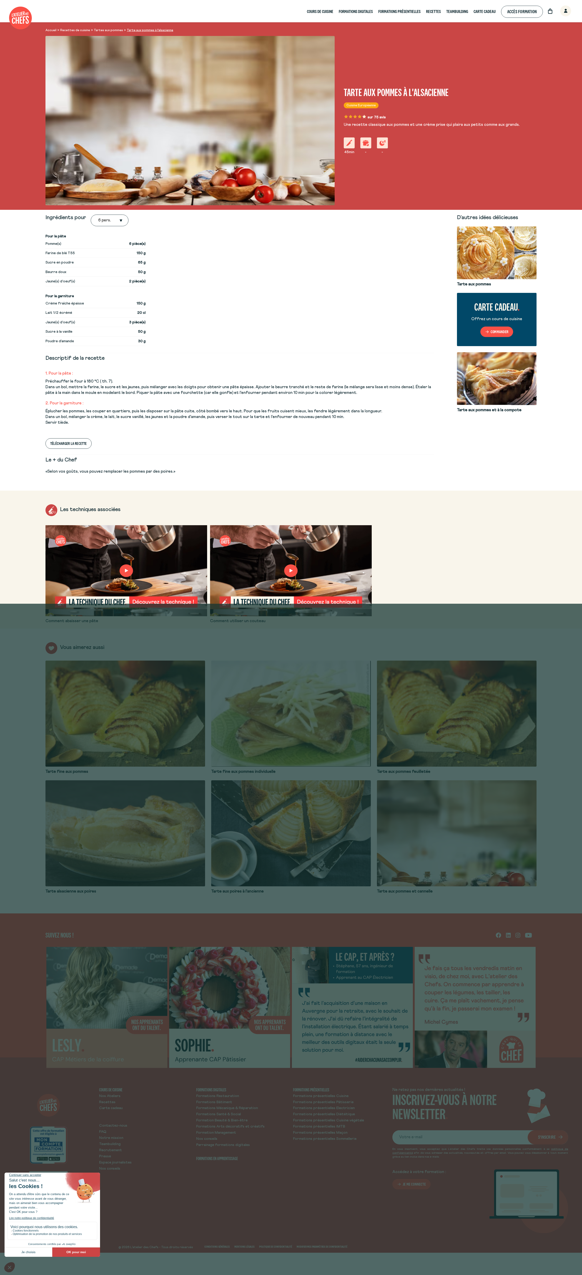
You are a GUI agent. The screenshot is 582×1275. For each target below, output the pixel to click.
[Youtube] (528, 935)
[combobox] (98, 220)
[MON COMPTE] (560, 11)
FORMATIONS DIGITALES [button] (356, 11)
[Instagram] (517, 935)
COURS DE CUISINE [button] (320, 11)
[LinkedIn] (508, 935)
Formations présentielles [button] (399, 11)
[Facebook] (498, 935)
